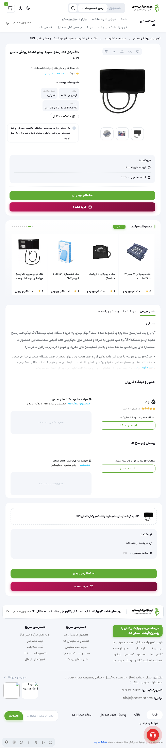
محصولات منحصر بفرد (76, 653)
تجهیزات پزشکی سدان (147, 39)
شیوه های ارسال (35, 659)
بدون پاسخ (70, 465)
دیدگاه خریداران (33, 403)
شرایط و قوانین (149, 723)
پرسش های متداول (69, 27)
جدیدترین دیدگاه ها (79, 403)
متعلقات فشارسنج (115, 39)
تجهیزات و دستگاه (104, 19)
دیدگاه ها (129, 311)
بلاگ (137, 715)
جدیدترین (84, 465)
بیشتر (120, 226)
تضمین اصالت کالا (35, 653)
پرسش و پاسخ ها (108, 311)
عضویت (14, 716)
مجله (90, 27)
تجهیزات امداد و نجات (112, 27)
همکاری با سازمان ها (76, 641)
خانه (124, 19)
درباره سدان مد (81, 715)
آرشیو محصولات (94, 8)
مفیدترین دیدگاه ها (55, 403)
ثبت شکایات (35, 647)
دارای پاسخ (56, 465)
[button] (32, 226)
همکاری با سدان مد (76, 635)
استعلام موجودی (82, 195)
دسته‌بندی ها (147, 23)
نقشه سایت (100, 742)
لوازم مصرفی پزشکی (74, 19)
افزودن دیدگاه (128, 425)
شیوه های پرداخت (76, 659)
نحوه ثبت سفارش (76, 647)
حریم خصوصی (35, 641)
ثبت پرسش (127, 469)
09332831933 (22, 23)
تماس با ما (45, 27)
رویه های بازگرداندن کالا (35, 635)
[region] (83, 39)
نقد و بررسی (147, 311)
